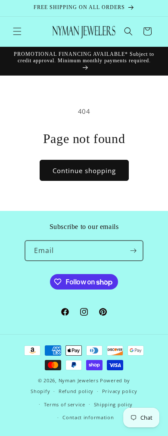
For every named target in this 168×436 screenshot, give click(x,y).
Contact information (88, 417)
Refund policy (76, 391)
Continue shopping (84, 170)
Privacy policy (119, 391)
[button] (17, 31)
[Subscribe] (133, 250)
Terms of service (64, 404)
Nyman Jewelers (79, 380)
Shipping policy (113, 404)
